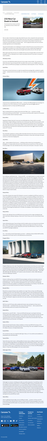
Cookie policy (21, 424)
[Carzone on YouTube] (11, 421)
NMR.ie (38, 425)
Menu (45, 2)
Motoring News (16, 12)
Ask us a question (31, 424)
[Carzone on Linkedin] (14, 421)
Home (4, 12)
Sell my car (30, 416)
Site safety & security (23, 427)
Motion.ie (39, 427)
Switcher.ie (39, 421)
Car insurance (30, 422)
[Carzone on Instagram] (5, 421)
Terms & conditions (22, 429)
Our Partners (21, 420)
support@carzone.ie (7, 417)
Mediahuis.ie (39, 423)
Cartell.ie (39, 414)
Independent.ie (40, 418)
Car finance (30, 420)
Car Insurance (40, 13)
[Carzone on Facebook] (2, 421)
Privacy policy (21, 422)
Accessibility (21, 431)
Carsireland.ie (39, 416)
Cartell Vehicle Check (25, 13)
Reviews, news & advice (32, 418)
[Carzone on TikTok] (17, 421)
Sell (38, 2)
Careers (20, 418)
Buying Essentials (9, 12)
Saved (41, 2)
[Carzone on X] (8, 421)
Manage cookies (22, 433)
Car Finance (33, 13)
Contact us (21, 416)
